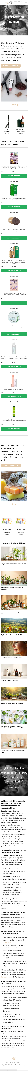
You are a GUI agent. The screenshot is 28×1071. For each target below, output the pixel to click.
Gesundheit (4, 977)
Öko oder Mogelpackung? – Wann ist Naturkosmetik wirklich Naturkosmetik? (12, 726)
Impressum (9, 1062)
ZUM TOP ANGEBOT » (14, 176)
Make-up (14, 104)
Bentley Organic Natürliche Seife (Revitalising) (7, 531)
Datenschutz (18, 1062)
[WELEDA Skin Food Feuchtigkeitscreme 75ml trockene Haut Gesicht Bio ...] (14, 190)
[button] (1, 2)
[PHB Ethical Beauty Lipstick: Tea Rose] (21, 121)
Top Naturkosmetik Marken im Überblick (12, 703)
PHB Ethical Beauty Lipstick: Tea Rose (21, 130)
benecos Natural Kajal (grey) (7, 130)
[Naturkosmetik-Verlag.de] (13, 2)
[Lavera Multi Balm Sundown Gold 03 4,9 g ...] (14, 381)
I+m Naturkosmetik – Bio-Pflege (9, 680)
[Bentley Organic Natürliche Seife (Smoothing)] (21, 521)
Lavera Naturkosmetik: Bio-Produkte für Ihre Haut (13, 751)
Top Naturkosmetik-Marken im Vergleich (12, 634)
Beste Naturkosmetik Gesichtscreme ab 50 (12, 657)
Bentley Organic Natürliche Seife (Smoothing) (21, 531)
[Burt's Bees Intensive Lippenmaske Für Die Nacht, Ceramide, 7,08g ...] (14, 221)
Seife (14, 504)
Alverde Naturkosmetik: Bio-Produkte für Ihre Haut (13, 563)
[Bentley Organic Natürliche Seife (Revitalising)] (7, 521)
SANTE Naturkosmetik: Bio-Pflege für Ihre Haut (14, 612)
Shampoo (12, 1034)
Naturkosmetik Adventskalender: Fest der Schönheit (12, 588)
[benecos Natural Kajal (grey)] (7, 121)
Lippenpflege (7, 942)
